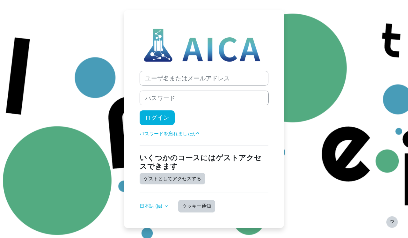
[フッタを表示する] (392, 222)
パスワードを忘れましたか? (170, 133)
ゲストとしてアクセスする (172, 178)
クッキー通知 (196, 206)
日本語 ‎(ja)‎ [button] (152, 206)
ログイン (157, 117)
